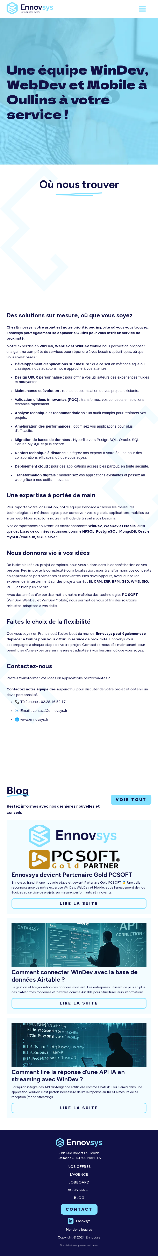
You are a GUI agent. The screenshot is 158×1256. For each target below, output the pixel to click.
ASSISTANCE (79, 1190)
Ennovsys (83, 1221)
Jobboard (79, 1182)
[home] (30, 7)
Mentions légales (79, 1229)
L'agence (79, 1174)
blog (79, 1198)
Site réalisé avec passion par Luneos (79, 1245)
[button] (142, 9)
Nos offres (79, 1167)
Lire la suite (79, 903)
